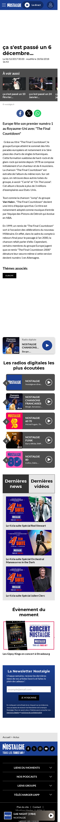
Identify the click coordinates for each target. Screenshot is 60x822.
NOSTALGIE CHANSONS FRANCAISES (30, 346)
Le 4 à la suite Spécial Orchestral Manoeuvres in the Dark (25, 560)
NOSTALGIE (32, 380)
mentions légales (13, 712)
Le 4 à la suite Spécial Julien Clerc (25, 595)
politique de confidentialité (31, 712)
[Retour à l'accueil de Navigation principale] (14, 5)
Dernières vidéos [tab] (42, 483)
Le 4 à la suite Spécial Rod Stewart (26, 525)
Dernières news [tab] (16, 483)
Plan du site (23, 807)
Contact (37, 807)
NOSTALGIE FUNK (32, 439)
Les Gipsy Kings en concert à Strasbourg (26, 653)
